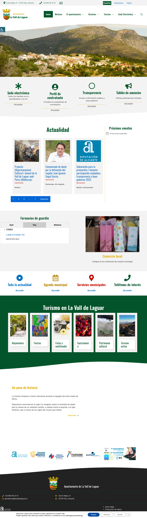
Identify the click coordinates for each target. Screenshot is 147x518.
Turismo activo (125, 344)
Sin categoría (59, 184)
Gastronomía (83, 344)
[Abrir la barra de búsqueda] (141, 14)
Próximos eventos (120, 128)
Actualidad (57, 129)
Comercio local (112, 256)
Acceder (18, 104)
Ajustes (120, 515)
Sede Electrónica (125, 14)
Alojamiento (18, 343)
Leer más (72, 415)
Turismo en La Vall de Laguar (73, 307)
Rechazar (107, 515)
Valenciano (118, 3)
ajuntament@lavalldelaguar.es (16, 499)
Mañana (57, 225)
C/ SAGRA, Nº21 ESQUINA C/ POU (15, 235)
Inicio (48, 14)
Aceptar (93, 515)
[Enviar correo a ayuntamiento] (61, 3)
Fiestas (37, 343)
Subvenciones (88, 187)
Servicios (92, 14)
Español (107, 3)
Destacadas (50, 184)
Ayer (11, 225)
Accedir (19, 290)
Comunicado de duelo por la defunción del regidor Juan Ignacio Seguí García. (56, 171)
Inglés (129, 3)
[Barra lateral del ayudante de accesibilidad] (2, 29)
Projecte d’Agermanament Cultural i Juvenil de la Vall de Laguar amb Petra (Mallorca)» (26, 173)
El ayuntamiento (74, 14)
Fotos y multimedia (61, 344)
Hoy (34, 225)
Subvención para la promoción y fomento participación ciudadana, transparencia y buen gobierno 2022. (89, 173)
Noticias (58, 14)
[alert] (120, 133)
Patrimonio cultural (104, 344)
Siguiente (44, 199)
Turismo (107, 14)
